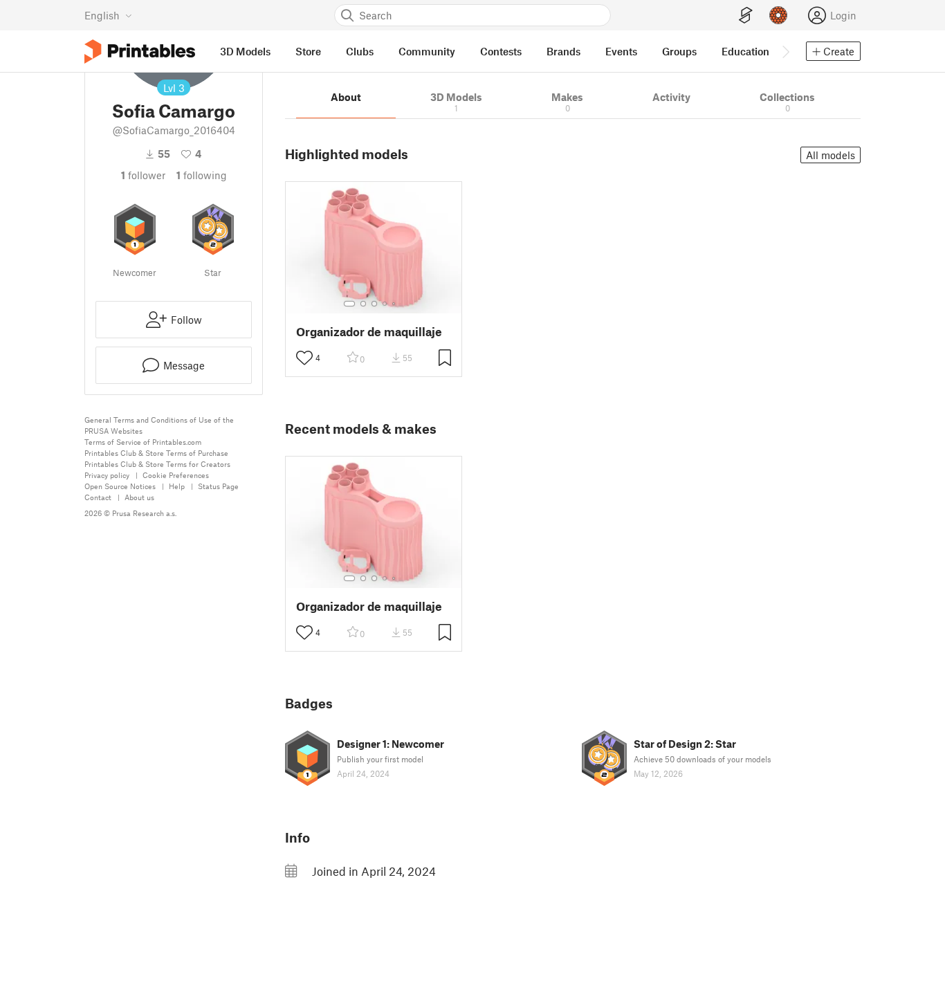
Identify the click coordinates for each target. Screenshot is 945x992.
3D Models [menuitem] (245, 51)
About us (139, 497)
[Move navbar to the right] (785, 51)
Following (201, 175)
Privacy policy (106, 474)
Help (177, 485)
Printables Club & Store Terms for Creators (157, 463)
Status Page (218, 485)
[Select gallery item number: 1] (349, 303)
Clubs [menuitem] (360, 51)
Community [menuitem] (426, 51)
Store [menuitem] (308, 51)
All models (830, 155)
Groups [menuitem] (679, 51)
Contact (97, 497)
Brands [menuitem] (563, 51)
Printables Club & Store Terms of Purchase (156, 452)
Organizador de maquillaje (369, 331)
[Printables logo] (139, 51)
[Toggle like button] (304, 357)
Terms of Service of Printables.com (142, 441)
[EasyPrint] (745, 15)
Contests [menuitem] (501, 51)
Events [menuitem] (621, 51)
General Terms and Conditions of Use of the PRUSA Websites (159, 425)
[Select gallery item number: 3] (374, 303)
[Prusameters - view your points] (778, 15)
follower (143, 175)
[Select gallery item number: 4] (385, 303)
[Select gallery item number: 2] (363, 303)
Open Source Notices (120, 485)
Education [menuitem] (745, 51)
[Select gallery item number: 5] (395, 303)
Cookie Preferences (176, 474)
